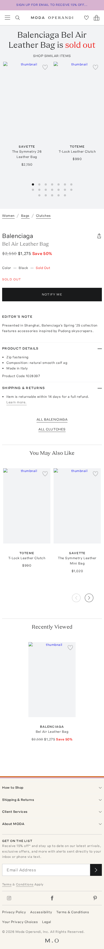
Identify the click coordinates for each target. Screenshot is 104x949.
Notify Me (52, 294)
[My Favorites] (86, 17)
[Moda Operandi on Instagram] (9, 898)
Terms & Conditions (72, 912)
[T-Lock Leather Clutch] (77, 99)
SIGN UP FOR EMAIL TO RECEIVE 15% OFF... (52, 5)
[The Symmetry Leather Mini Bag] (77, 505)
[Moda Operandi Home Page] (52, 17)
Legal (46, 922)
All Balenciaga (52, 419)
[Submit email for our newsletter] (96, 870)
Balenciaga (17, 236)
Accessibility (41, 912)
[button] (93, 596)
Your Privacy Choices (20, 922)
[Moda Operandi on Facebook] (52, 898)
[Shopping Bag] (96, 18)
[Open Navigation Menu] (7, 18)
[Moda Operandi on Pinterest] (95, 898)
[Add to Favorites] (45, 67)
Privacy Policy (14, 912)
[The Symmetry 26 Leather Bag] (26, 99)
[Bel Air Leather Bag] (52, 679)
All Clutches (51, 429)
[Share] (99, 235)
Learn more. (16, 402)
